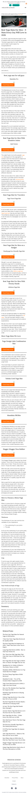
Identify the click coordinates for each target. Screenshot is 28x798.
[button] (25, 7)
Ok (10, 5)
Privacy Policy (15, 777)
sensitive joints (20, 179)
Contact (14, 781)
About (22, 777)
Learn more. (20, 14)
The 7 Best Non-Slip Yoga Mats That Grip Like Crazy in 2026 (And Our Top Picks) (14, 656)
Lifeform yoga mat (18, 271)
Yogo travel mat (5, 213)
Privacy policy (16, 5)
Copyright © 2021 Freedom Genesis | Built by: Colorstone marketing (14, 792)
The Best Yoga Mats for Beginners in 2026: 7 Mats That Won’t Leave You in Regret (13, 645)
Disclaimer (7, 777)
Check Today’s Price (8, 85)
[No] (26, 3)
